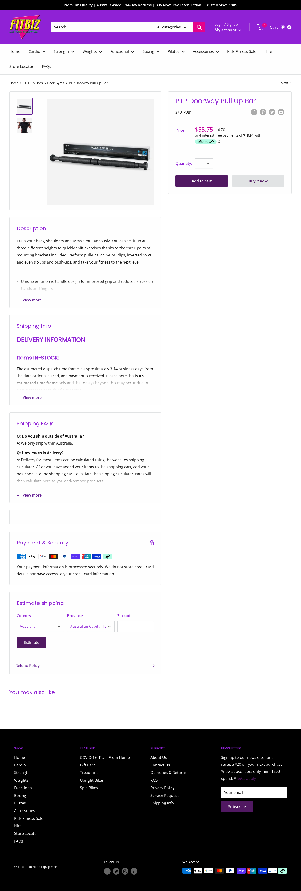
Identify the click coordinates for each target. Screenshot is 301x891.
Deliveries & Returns (168, 772)
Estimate (31, 642)
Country (24, 615)
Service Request (164, 795)
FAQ (154, 780)
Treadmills (89, 772)
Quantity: (183, 163)
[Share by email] (281, 111)
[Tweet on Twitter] (272, 111)
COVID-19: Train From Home (105, 757)
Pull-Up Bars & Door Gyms (43, 83)
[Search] (199, 27)
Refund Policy (28, 665)
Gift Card (88, 765)
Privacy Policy (162, 787)
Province (75, 615)
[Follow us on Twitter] (116, 871)
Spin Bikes (89, 787)
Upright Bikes (92, 780)
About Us (158, 757)
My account (226, 29)
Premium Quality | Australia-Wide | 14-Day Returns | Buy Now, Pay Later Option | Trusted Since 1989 (150, 5)
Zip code (124, 615)
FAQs (46, 66)
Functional (119, 51)
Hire (268, 51)
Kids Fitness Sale (241, 51)
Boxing (148, 51)
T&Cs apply (246, 778)
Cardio (34, 51)
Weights (90, 51)
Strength (61, 51)
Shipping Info (162, 803)
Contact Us (160, 765)
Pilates (173, 51)
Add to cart (202, 181)
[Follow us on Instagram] (125, 871)
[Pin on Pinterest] (263, 111)
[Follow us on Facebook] (107, 871)
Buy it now (258, 181)
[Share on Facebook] (254, 111)
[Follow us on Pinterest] (134, 871)
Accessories (203, 51)
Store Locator (21, 66)
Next (284, 83)
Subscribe (237, 806)
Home (14, 51)
